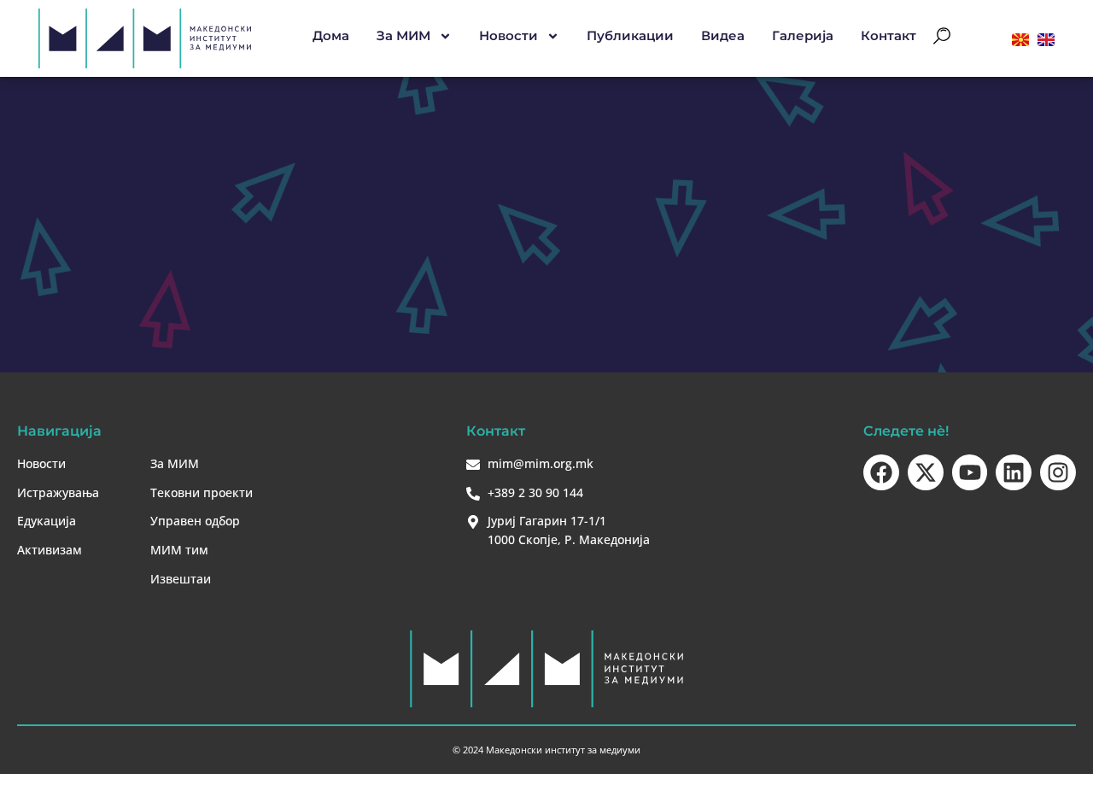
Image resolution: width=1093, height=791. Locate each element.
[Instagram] (1058, 472)
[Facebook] (881, 472)
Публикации (630, 35)
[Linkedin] (1014, 472)
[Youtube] (970, 472)
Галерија (802, 35)
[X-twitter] (926, 472)
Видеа (723, 35)
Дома (331, 35)
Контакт (888, 35)
